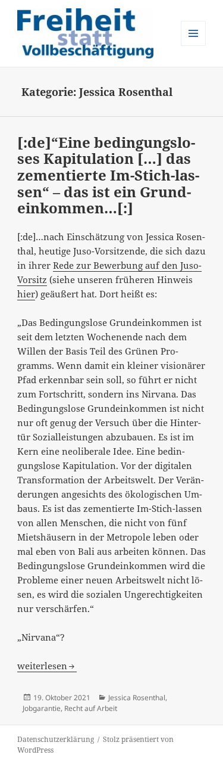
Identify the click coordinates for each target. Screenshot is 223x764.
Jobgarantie (42, 708)
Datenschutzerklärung (55, 739)
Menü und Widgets (193, 45)
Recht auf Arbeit (90, 708)
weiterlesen (47, 666)
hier (26, 294)
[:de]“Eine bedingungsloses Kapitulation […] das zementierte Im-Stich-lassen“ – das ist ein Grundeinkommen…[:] (108, 175)
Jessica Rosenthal (136, 697)
